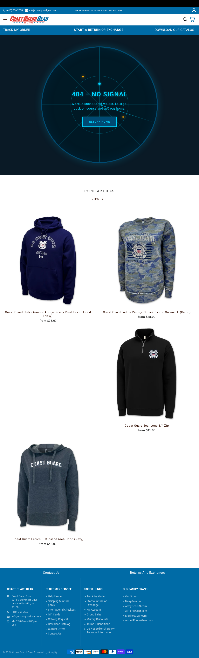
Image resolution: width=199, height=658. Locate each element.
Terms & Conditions (98, 624)
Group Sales (94, 614)
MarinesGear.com (136, 615)
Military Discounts (97, 619)
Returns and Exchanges (148, 572)
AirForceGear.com (136, 610)
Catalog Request (58, 619)
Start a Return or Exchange (97, 603)
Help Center (55, 596)
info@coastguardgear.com (43, 10)
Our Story (131, 596)
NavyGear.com (134, 601)
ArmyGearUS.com (136, 606)
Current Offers (56, 628)
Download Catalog (59, 624)
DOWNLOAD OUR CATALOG (174, 30)
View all (99, 199)
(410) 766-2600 (14, 10)
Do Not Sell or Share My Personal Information (101, 630)
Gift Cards (54, 614)
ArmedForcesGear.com (139, 620)
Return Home (99, 121)
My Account (94, 609)
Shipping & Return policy (59, 603)
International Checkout (62, 609)
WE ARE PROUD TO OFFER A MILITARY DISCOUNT (99, 11)
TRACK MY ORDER (16, 30)
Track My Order (96, 596)
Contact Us (51, 572)
